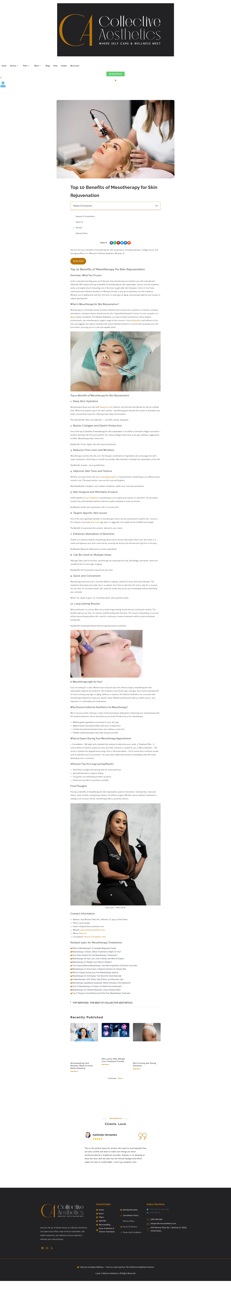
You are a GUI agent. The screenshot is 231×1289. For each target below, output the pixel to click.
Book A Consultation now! (95, 936)
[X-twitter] (51, 1248)
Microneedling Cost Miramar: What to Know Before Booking (81, 1065)
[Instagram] (47, 1248)
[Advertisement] (115, 1091)
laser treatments (92, 498)
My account (74, 66)
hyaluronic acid (106, 407)
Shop (55, 66)
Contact (64, 66)
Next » (120, 1078)
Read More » (74, 1071)
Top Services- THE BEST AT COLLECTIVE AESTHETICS (102, 1002)
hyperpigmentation (108, 477)
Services (13, 66)
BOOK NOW (78, 261)
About (36, 66)
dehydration (136, 320)
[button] (1, 78)
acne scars (95, 522)
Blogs (48, 66)
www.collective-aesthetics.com (92, 930)
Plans (25, 66)
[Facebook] (42, 1248)
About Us (83, 933)
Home (4, 66)
